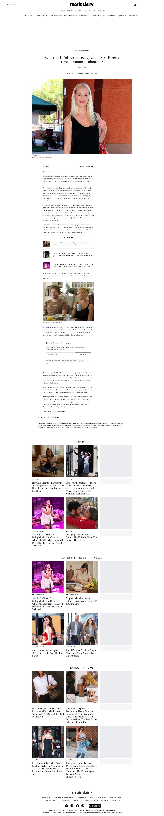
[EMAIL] (58, 417)
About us (77, 800)
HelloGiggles (60, 411)
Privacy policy (49, 800)
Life (85, 11)
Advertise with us (117, 798)
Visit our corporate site (107, 810)
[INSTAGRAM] (53, 417)
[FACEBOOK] (48, 417)
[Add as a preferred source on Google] (105, 806)
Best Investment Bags (98, 16)
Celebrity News (82, 51)
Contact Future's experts (63, 798)
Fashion (62, 11)
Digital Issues (122, 16)
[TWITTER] (51, 417)
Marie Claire (72, 73)
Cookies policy (64, 800)
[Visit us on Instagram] (71, 805)
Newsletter (90, 166)
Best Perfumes (111, 16)
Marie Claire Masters (56, 16)
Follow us (82, 166)
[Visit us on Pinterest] (82, 805)
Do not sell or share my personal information (102, 800)
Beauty (70, 11)
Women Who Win (133, 16)
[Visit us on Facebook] (77, 805)
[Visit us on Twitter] (66, 805)
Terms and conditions (98, 798)
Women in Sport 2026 (41, 16)
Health (78, 11)
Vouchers (101, 11)
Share (47, 166)
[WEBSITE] (55, 417)
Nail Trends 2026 (84, 16)
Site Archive (45, 798)
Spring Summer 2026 (70, 16)
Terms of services (65, 359)
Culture (92, 11)
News (95, 73)
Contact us (81, 798)
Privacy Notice (49, 360)
